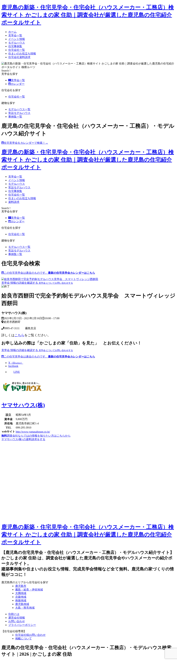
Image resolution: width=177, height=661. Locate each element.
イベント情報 (16, 39)
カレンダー (18, 83)
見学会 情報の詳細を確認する (20, 282)
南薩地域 (20, 600)
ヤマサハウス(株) (23, 405)
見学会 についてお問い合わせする (56, 283)
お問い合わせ (16, 621)
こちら (19, 335)
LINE (16, 371)
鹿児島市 (20, 585)
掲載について (23, 638)
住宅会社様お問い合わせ (30, 634)
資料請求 (13, 201)
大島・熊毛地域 (25, 607)
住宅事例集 (15, 46)
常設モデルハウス (19, 113)
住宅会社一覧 (16, 49)
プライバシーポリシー (22, 624)
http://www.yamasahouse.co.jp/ (33, 431)
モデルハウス (16, 42)
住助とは (13, 614)
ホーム (12, 31)
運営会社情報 (16, 617)
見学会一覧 (15, 35)
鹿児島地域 (22, 604)
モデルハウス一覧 (19, 109)
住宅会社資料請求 (19, 57)
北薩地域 (20, 596)
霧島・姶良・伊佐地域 (29, 589)
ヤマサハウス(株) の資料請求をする (23, 439)
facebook (13, 366)
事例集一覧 (15, 116)
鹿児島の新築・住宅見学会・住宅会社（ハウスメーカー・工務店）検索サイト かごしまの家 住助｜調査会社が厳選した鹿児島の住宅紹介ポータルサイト (87, 15)
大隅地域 (20, 593)
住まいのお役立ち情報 (22, 53)
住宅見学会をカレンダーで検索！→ (26, 142)
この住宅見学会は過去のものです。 (49, 272)
